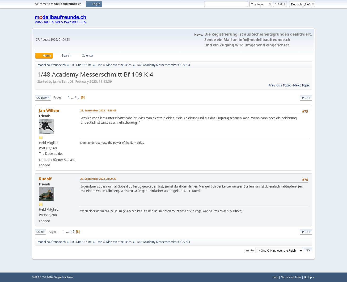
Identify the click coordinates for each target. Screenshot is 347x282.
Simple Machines (63, 277)
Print (306, 97)
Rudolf (45, 178)
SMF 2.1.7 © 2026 (42, 277)
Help (275, 277)
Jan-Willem (49, 110)
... (72, 97)
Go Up (40, 231)
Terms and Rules (291, 277)
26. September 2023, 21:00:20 (98, 178)
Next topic (301, 85)
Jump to (249, 250)
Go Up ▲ (309, 277)
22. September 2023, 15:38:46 (98, 110)
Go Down (43, 97)
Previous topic (279, 85)
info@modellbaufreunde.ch (264, 39)
